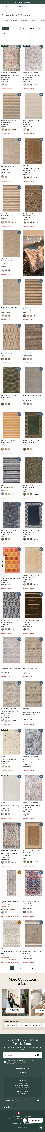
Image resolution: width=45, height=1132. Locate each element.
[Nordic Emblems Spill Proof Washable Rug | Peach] (11, 835)
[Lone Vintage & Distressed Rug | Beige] (33, 337)
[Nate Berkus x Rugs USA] (15, 1002)
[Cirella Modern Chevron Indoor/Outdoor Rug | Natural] (11, 243)
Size (22, 28)
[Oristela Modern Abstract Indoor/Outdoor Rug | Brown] (11, 198)
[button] (6, 28)
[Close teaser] (6, 556)
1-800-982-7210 (22, 1083)
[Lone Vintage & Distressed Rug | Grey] (33, 380)
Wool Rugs (36, 1025)
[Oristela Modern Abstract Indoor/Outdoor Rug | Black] (33, 292)
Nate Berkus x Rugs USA (15, 1010)
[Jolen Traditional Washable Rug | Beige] (11, 650)
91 (28, 968)
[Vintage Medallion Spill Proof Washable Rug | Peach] (11, 883)
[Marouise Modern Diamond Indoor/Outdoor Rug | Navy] (11, 605)
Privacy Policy (20, 1118)
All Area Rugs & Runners (13, 11)
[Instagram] (18, 1100)
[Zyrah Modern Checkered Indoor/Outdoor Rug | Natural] (33, 835)
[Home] (22, 6)
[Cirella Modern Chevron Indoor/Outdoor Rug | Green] (11, 380)
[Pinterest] (38, 1100)
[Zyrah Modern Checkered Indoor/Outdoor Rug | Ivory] (33, 560)
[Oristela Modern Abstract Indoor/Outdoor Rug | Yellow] (11, 425)
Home (3, 11)
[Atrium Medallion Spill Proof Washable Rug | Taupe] (11, 694)
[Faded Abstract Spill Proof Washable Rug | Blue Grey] (33, 742)
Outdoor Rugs (23, 1025)
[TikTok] (32, 1100)
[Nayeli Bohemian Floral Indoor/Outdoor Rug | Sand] (33, 650)
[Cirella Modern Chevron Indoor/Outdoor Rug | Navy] (11, 515)
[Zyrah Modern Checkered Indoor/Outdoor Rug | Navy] (33, 515)
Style (39, 28)
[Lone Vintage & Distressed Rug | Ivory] (11, 292)
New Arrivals (10, 1025)
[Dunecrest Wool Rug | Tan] (11, 151)
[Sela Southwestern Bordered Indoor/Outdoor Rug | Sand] (33, 694)
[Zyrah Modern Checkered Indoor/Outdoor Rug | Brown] (33, 151)
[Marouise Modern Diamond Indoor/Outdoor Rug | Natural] (33, 198)
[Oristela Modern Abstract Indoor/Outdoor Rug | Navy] (11, 470)
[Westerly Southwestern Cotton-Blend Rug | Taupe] (33, 933)
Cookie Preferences (22, 1127)
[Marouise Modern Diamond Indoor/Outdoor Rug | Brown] (11, 337)
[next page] (32, 968)
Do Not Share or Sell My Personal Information (22, 1123)
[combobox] (35, 34)
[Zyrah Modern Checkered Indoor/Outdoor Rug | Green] (33, 425)
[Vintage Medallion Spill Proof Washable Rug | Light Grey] (33, 788)
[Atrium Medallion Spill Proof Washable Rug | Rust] (33, 883)
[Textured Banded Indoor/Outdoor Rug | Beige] (11, 933)
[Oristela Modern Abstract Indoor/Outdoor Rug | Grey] (11, 106)
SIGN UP (37, 1055)
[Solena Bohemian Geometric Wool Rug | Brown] (33, 605)
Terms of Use (12, 1118)
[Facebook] (25, 1100)
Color (31, 28)
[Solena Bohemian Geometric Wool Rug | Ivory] (33, 106)
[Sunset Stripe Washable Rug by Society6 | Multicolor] (11, 560)
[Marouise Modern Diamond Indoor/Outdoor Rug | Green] (33, 470)
